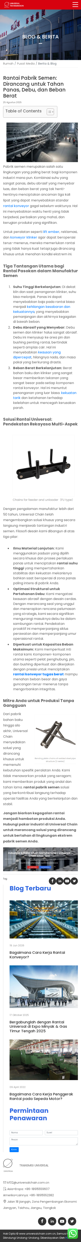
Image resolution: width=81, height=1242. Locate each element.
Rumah (8, 63)
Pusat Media (26, 63)
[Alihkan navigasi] (75, 5)
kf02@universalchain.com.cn (28, 1183)
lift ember (51, 231)
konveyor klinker (23, 237)
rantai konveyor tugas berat (38, 674)
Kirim (14, 1149)
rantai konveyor (16, 206)
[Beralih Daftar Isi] (48, 111)
